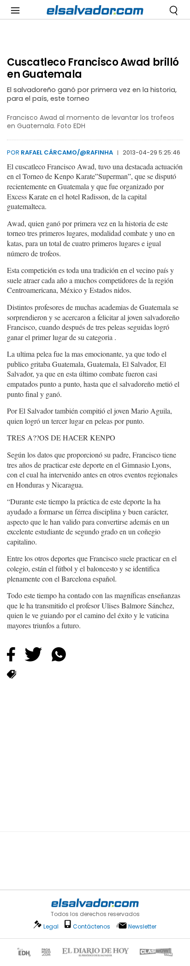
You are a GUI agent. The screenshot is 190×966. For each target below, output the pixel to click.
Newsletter (142, 926)
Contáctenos (91, 926)
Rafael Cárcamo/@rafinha (67, 152)
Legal (51, 926)
